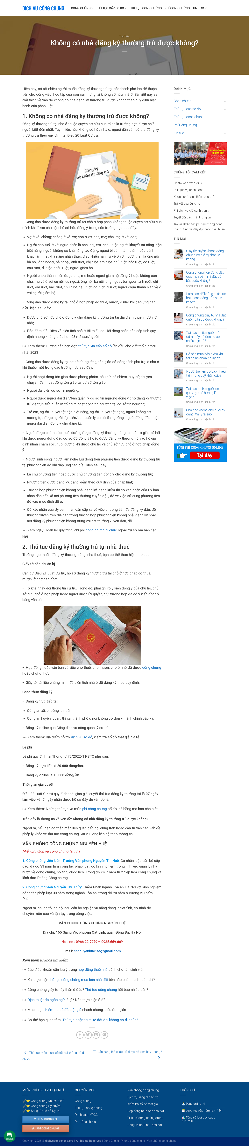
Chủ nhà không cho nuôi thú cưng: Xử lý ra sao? (206, 412)
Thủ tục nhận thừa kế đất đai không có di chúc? (100, 1020)
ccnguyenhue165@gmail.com (97, 951)
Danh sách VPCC (86, 1115)
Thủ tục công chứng (145, 8)
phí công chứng (95, 809)
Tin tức (198, 8)
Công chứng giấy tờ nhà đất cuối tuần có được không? (206, 317)
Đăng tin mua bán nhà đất (144, 1125)
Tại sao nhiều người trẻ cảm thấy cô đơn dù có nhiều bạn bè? (203, 337)
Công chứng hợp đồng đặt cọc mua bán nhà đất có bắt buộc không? (205, 276)
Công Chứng (111, 1140)
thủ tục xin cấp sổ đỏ (95, 346)
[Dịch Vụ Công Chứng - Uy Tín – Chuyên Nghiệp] (43, 8)
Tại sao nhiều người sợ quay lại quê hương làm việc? (202, 393)
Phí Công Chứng (177, 8)
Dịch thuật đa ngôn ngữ (46, 1000)
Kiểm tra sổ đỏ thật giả (63, 1010)
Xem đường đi (47, 1119)
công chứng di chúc (101, 530)
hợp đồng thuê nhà (93, 970)
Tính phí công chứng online (145, 1118)
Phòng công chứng (133, 1140)
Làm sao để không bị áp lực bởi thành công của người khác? (206, 298)
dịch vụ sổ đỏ (81, 737)
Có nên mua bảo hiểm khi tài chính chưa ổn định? (204, 356)
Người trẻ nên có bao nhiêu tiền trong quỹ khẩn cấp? (206, 373)
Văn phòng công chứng (143, 1090)
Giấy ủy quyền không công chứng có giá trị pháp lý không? (205, 255)
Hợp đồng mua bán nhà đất (145, 1111)
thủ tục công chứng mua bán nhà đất (78, 980)
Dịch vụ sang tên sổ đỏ (142, 1097)
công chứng (151, 667)
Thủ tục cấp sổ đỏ (110, 8)
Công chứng (81, 8)
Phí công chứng (47, 1128)
